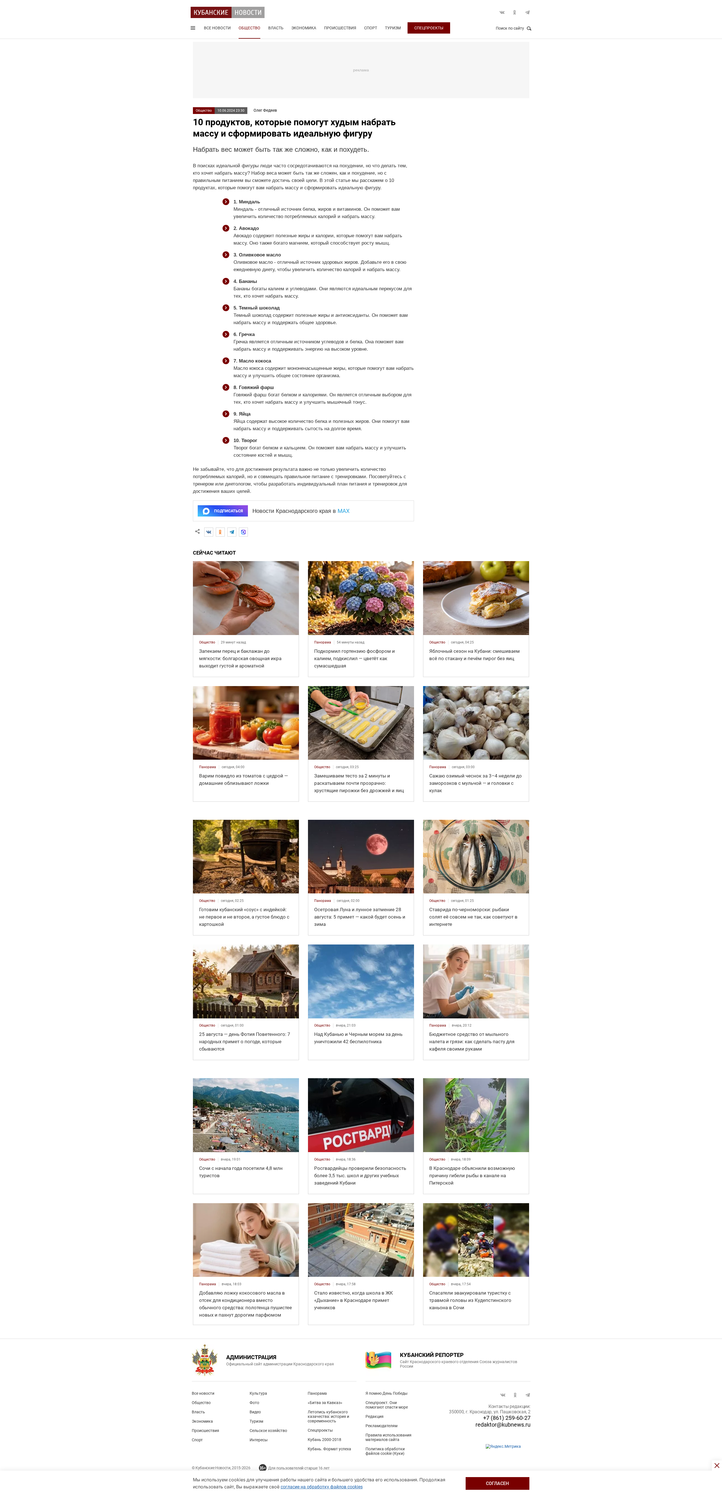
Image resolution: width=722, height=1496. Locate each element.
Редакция (375, 1416)
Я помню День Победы (387, 1393)
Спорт (370, 28)
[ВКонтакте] (208, 532)
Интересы (259, 1440)
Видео (255, 1412)
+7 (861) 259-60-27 (507, 1417)
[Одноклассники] (220, 532)
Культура (258, 1393)
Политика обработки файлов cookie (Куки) (385, 1451)
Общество (249, 28)
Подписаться (228, 511)
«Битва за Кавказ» (325, 1402)
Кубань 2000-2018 (324, 1439)
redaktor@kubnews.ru (503, 1424)
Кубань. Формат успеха (329, 1449)
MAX (344, 511)
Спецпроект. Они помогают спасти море (387, 1404)
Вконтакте (502, 12)
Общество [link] (207, 642)
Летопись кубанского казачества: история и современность (328, 1416)
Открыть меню (193, 29)
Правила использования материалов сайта (388, 1437)
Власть (275, 28)
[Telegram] (231, 532)
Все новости (217, 28)
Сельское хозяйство (268, 1430)
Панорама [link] (322, 642)
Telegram (527, 12)
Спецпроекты (428, 28)
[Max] (243, 532)
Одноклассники (514, 12)
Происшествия (340, 28)
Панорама (317, 1393)
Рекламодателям (381, 1425)
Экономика (303, 28)
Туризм (393, 28)
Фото (254, 1402)
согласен (497, 1483)
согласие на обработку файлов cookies (322, 1487)
